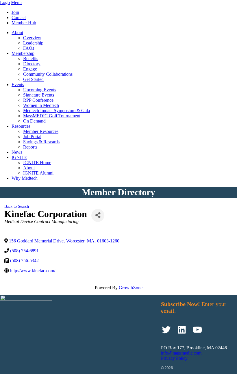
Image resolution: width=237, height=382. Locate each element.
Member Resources (40, 131)
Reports (30, 146)
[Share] (97, 215)
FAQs (28, 48)
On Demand (34, 120)
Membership (23, 53)
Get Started (33, 79)
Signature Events (38, 94)
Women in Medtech (41, 105)
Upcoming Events (39, 89)
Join (15, 12)
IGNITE (19, 157)
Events (18, 84)
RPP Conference (38, 100)
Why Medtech (25, 178)
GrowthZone (130, 287)
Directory (31, 63)
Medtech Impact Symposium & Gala (56, 110)
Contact (19, 17)
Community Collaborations (48, 74)
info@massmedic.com (181, 353)
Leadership (33, 42)
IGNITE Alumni (38, 172)
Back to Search (16, 206)
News (17, 152)
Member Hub (24, 22)
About (17, 32)
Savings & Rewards (41, 141)
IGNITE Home (37, 162)
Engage (30, 68)
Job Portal (32, 136)
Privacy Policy (174, 358)
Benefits (30, 58)
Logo (5, 2)
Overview (32, 37)
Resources (21, 126)
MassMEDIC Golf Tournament (51, 115)
